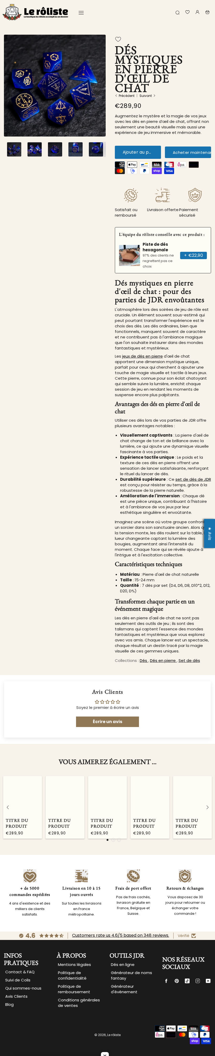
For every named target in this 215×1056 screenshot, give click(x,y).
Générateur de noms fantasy (131, 975)
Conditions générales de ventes (79, 1002)
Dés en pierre (163, 660)
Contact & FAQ (20, 972)
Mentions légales (74, 964)
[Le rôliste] (35, 12)
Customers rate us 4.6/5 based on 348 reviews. (120, 935)
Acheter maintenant (192, 152)
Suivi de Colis (17, 980)
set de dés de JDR (193, 479)
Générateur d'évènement (124, 989)
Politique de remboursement (74, 989)
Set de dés (189, 660)
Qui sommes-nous (23, 988)
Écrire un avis (107, 722)
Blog (9, 1004)
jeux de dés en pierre (142, 356)
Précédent (127, 95)
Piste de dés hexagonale (155, 247)
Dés (144, 660)
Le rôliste (114, 1035)
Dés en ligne (123, 964)
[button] (55, 133)
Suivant (145, 95)
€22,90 (193, 255)
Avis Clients (16, 996)
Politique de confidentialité (72, 975)
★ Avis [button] (210, 533)
